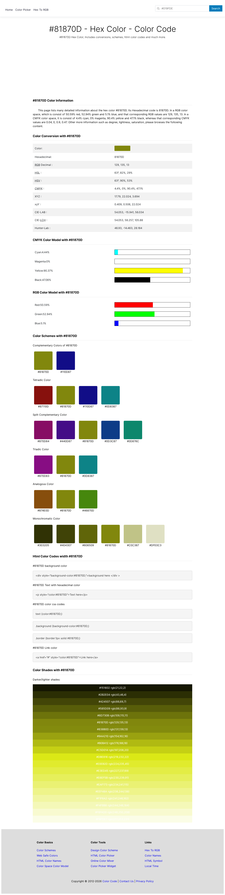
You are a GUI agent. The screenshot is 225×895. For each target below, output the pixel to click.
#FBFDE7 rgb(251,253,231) (112, 819)
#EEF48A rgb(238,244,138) (112, 791)
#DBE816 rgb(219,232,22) (112, 757)
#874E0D (43, 510)
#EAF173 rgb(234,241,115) (113, 784)
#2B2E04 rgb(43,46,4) (112, 694)
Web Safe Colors (47, 855)
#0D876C (133, 441)
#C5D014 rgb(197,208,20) (112, 750)
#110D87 (65, 372)
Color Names (153, 855)
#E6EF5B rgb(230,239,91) (112, 777)
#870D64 (43, 441)
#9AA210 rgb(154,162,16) (112, 736)
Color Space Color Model (53, 866)
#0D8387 (110, 406)
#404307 (65, 545)
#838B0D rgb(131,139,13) (112, 729)
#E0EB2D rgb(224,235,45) (112, 763)
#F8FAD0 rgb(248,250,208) (112, 812)
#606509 (88, 545)
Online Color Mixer (102, 860)
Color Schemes (46, 850)
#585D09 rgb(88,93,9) (112, 708)
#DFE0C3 (155, 545)
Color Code (109, 881)
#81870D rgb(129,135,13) (112, 722)
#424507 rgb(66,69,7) (112, 701)
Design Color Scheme (104, 850)
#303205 (43, 545)
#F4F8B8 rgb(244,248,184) (112, 805)
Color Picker (23, 9)
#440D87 (66, 441)
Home (9, 9)
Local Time (151, 866)
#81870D (43, 372)
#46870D (88, 510)
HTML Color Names (49, 860)
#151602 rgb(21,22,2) (112, 687)
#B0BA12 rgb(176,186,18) (112, 743)
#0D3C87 (111, 441)
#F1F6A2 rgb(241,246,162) (112, 798)
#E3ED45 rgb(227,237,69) (112, 770)
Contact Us (126, 881)
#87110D (43, 406)
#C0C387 (133, 545)
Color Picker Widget (103, 866)
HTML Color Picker (102, 855)
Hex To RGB (40, 9)
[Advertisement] (112, 70)
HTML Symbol (153, 860)
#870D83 (43, 476)
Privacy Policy (145, 881)
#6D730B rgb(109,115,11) (112, 715)
